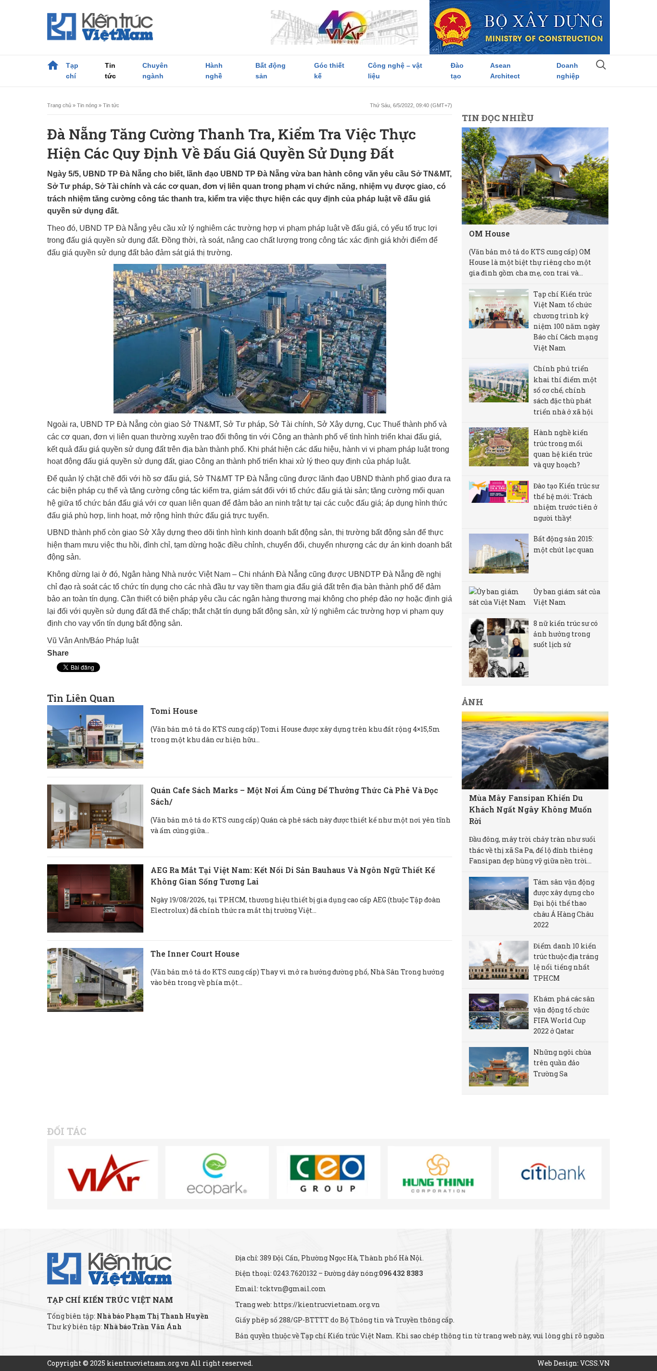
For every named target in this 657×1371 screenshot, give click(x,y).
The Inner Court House (195, 953)
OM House (489, 233)
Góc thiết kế (329, 71)
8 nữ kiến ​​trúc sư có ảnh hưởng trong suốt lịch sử (565, 634)
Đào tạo (457, 71)
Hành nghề (214, 71)
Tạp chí (72, 71)
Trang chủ (53, 65)
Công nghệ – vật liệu (395, 71)
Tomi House (174, 711)
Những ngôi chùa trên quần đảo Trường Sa (562, 1062)
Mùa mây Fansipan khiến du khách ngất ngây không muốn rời (530, 809)
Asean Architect (505, 71)
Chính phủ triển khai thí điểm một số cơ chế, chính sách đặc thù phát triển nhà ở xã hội (565, 390)
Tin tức (110, 71)
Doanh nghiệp (568, 71)
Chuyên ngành (155, 71)
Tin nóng (87, 105)
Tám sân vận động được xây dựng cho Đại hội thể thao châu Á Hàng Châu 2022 (563, 903)
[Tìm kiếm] (601, 66)
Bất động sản (270, 71)
